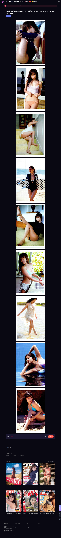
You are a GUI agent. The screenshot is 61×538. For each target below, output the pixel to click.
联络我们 (28, 526)
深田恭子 (9, 447)
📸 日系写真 (9, 1)
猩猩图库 (2, 2)
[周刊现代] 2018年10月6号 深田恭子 (46, 486)
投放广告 (28, 527)
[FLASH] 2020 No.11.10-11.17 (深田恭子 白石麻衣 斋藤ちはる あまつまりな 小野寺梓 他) (14, 513)
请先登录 (51, 436)
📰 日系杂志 (16, 1)
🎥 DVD (21, 1)
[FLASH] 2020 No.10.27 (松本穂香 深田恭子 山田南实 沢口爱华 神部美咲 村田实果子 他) (30, 513)
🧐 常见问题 (34, 1)
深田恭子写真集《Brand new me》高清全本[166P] (13, 486)
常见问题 (39, 526)
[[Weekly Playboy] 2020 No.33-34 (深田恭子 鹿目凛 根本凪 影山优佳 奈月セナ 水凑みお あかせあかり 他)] (47, 501)
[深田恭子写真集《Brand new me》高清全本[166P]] (14, 474)
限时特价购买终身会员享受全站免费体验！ (15, 6)
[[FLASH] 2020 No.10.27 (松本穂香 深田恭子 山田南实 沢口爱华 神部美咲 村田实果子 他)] (30, 501)
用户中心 (16, 527)
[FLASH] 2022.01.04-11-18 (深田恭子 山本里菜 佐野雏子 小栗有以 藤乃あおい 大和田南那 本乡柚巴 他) (30, 486)
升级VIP (16, 526)
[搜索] (52, 2)
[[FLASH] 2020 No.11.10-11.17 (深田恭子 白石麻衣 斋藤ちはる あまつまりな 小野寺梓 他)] (14, 501)
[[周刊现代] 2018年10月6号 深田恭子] (47, 474)
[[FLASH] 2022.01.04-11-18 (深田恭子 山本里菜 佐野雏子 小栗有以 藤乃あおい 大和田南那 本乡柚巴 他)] (30, 474)
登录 (7, 455)
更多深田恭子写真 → (51, 461)
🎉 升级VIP (27, 1)
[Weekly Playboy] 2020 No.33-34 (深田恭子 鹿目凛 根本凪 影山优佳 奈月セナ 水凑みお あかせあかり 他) (47, 513)
